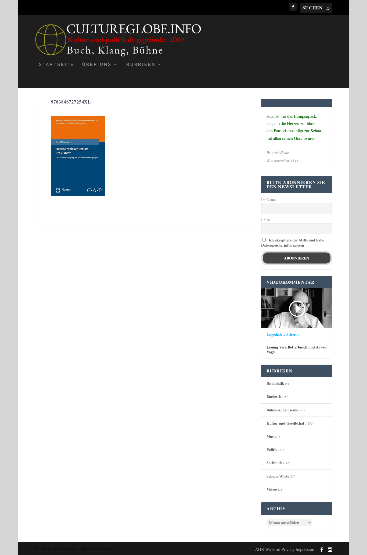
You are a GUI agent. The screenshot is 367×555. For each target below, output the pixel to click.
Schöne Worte (278, 476)
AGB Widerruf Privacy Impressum (284, 549)
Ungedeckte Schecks (283, 334)
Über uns (97, 64)
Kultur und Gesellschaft (286, 423)
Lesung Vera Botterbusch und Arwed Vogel (297, 349)
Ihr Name (268, 199)
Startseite (56, 64)
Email (265, 219)
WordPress (111, 549)
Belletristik (275, 383)
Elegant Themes (68, 549)
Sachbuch (274, 462)
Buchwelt (274, 396)
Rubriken (141, 64)
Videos (272, 489)
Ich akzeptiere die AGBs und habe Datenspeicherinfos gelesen (292, 242)
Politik (272, 449)
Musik (272, 436)
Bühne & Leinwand (282, 410)
